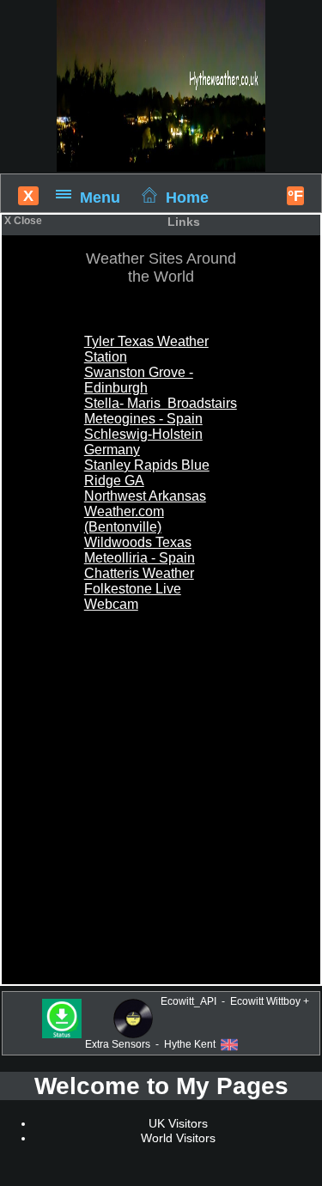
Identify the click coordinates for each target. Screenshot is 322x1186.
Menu (100, 196)
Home (187, 196)
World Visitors (178, 1138)
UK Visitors (178, 1123)
